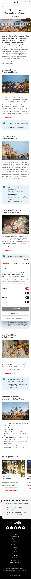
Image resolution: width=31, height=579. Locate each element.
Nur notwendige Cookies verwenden (15, 318)
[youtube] (23, 527)
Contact (7, 568)
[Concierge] (4, 1)
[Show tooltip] (29, 30)
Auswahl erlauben (15, 313)
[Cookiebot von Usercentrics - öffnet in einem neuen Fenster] (23, 260)
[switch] (27, 293)
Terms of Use (15, 570)
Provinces (15, 547)
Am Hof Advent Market (10, 437)
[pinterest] (15, 527)
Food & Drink (15, 541)
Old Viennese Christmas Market (12, 432)
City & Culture (16, 539)
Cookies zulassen (15, 308)
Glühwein (11, 247)
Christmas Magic (11, 446)
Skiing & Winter (15, 536)
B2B (12, 572)
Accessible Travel (15, 560)
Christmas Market (8, 442)
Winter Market (8, 428)
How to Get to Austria (15, 558)
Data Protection (7, 570)
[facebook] (11, 527)
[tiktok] (19, 527)
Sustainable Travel (15, 562)
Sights (15, 552)
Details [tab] (15, 263)
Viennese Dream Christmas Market (13, 96)
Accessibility (23, 570)
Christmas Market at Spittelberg (12, 370)
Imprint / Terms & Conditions (17, 568)
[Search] (2, 1)
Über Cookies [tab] (25, 263)
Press (17, 572)
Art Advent (7, 423)
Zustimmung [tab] (5, 263)
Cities (15, 549)
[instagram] (7, 527)
